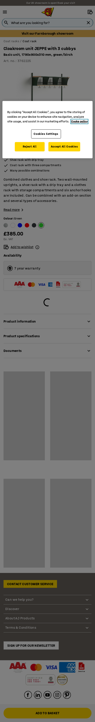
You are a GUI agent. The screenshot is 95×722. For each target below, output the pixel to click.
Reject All (30, 147)
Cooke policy (79, 121)
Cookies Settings (46, 134)
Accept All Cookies (64, 147)
